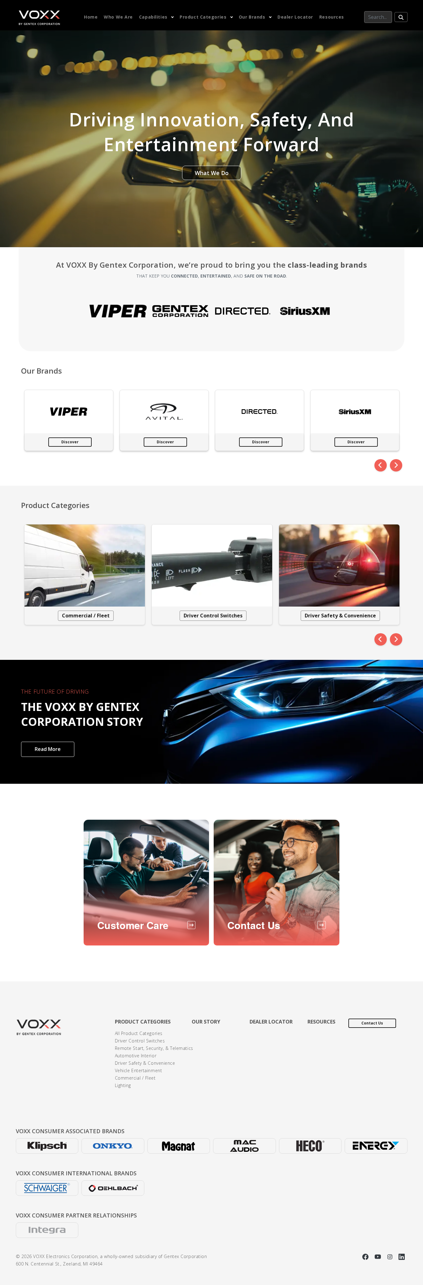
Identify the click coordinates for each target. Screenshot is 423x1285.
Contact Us (372, 1023)
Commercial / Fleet (86, 615)
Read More (48, 749)
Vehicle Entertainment (138, 1070)
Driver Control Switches (213, 615)
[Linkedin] (402, 1256)
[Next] (396, 465)
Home (91, 17)
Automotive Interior (136, 1056)
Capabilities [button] (153, 17)
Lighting (123, 1085)
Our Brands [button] (252, 17)
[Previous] (380, 465)
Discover (70, 442)
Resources (331, 17)
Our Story (206, 1021)
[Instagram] (390, 1256)
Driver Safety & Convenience (340, 615)
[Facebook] (366, 1256)
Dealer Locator (295, 17)
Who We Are (118, 17)
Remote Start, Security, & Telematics (154, 1048)
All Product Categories (139, 1033)
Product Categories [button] (203, 17)
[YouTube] (378, 1256)
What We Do (212, 173)
